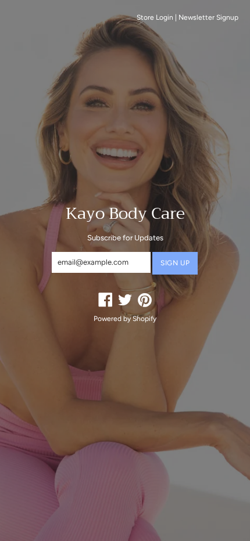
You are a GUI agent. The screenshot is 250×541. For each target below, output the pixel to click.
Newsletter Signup (208, 17)
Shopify (144, 319)
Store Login (155, 17)
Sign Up (175, 263)
